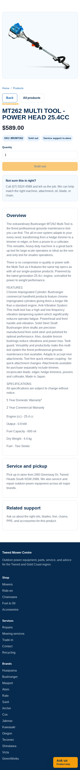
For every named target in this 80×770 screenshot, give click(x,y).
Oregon (7, 733)
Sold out (40, 166)
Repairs (7, 627)
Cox (5, 714)
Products (18, 88)
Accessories (10, 609)
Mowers (7, 584)
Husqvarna (9, 670)
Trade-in (7, 640)
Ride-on (7, 590)
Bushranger (10, 676)
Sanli (5, 702)
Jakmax (7, 720)
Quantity (7, 147)
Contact (7, 646)
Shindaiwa (9, 746)
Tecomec (8, 739)
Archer (6, 708)
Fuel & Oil (8, 603)
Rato (5, 695)
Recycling (8, 652)
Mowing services (13, 633)
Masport (7, 683)
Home (5, 88)
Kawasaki (8, 727)
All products (31, 97)
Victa (5, 752)
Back (9, 97)
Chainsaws (9, 597)
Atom (5, 689)
